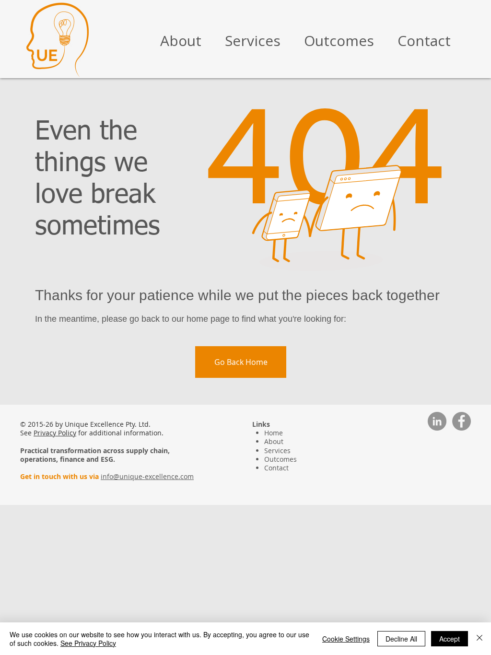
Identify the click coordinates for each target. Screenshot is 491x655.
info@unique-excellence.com (147, 476)
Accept (449, 638)
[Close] (479, 638)
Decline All (401, 638)
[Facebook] (461, 421)
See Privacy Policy (88, 643)
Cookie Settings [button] (346, 638)
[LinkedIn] (437, 421)
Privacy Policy (55, 432)
